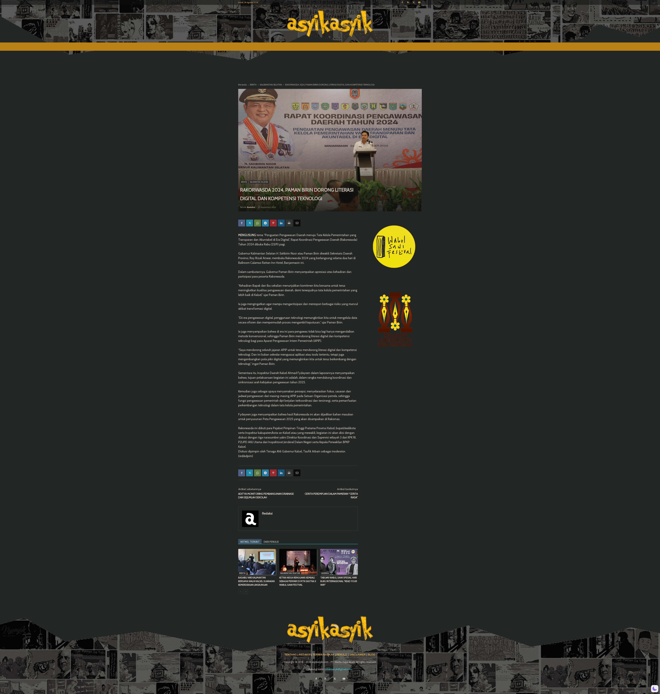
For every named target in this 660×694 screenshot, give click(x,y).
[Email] (297, 223)
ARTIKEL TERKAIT (250, 541)
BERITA (253, 84)
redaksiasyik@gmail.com (338, 669)
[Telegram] (265, 223)
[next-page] (246, 592)
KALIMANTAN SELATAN (271, 84)
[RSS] (407, 2)
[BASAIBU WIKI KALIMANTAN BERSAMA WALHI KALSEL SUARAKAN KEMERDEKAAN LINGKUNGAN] (257, 562)
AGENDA (325, 573)
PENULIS (342, 654)
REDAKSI (305, 654)
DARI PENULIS (271, 541)
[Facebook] (402, 2)
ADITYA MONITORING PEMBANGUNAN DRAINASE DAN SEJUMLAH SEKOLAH (266, 495)
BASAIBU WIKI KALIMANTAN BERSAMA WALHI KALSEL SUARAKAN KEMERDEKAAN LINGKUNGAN (256, 581)
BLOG (371, 654)
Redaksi (251, 207)
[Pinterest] (273, 223)
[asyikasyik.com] (330, 23)
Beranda (242, 84)
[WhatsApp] (257, 223)
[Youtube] (419, 2)
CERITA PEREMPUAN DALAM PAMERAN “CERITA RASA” (331, 495)
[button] (654, 688)
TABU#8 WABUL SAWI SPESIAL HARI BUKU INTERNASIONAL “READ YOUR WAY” (338, 581)
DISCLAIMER (358, 654)
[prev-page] (240, 592)
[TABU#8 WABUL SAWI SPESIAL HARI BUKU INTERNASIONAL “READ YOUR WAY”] (339, 562)
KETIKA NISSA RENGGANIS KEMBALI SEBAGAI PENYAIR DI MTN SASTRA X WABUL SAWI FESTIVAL (297, 581)
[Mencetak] (289, 223)
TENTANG (291, 654)
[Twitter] (413, 2)
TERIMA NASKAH (324, 654)
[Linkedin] (281, 223)
